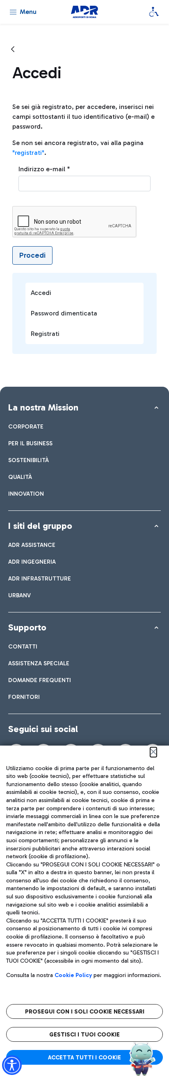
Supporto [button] (27, 627)
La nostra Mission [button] (43, 407)
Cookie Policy (73, 975)
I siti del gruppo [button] (40, 525)
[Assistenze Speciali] (154, 12)
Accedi (41, 293)
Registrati (45, 334)
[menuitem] (25, 426)
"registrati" (28, 152)
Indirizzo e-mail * (44, 169)
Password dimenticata (64, 313)
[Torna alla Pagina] (12, 49)
